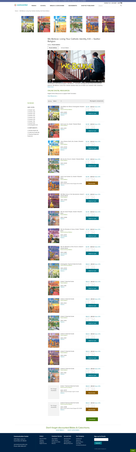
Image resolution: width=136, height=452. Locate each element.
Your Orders (55, 438)
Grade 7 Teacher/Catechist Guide (69, 386)
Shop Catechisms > (74, 430)
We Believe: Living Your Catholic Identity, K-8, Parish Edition (34, 11)
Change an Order (56, 442)
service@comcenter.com (20, 444)
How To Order (43, 438)
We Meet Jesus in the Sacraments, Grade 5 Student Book (72, 195)
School (43, 6)
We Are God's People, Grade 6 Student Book (71, 212)
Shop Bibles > (60, 430)
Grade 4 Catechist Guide (67, 334)
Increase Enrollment (81, 445)
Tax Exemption (67, 442)
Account (114, 3)
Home (16, 11)
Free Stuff (78, 443)
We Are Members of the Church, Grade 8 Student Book (71, 247)
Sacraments (72, 6)
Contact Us (107, 3)
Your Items (66, 440)
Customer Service (57, 436)
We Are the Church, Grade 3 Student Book (72, 159)
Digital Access (43, 443)
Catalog (41, 440)
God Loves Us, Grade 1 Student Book (70, 124)
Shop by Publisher (87, 6)
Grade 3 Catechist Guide (67, 316)
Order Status (55, 440)
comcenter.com (21, 4)
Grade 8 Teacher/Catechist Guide (69, 403)
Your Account (67, 438)
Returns (54, 443)
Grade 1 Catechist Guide (67, 281)
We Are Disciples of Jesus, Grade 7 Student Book (72, 230)
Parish (34, 6)
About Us (78, 440)
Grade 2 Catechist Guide (67, 299)
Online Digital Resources (59, 90)
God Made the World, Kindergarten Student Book (72, 107)
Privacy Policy (79, 442)
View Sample (63, 113)
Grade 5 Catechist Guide (67, 351)
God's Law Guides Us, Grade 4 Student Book (71, 177)
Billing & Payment (68, 443)
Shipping (42, 442)
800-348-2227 (22, 446)
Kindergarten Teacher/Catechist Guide (71, 264)
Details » (62, 115)
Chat (133, 450)
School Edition (65, 48)
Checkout (92, 419)
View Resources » (52, 96)
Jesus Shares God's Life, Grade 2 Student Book (71, 142)
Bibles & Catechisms (57, 6)
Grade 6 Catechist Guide (67, 368)
